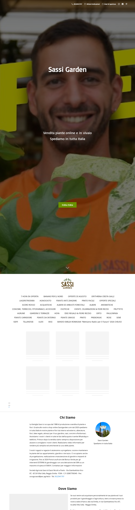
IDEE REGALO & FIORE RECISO (78, 313)
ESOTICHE (65, 309)
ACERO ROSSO (28, 305)
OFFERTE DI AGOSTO (77, 296)
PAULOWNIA (112, 313)
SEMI (118, 317)
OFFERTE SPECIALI (107, 300)
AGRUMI (21, 313)
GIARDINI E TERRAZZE (39, 313)
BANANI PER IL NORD (53, 296)
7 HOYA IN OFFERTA (29, 296)
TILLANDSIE (28, 321)
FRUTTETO (118, 309)
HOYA (56, 313)
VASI (50, 321)
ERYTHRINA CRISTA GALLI (103, 296)
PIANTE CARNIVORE (23, 317)
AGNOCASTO (45, 300)
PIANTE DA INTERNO (46, 317)
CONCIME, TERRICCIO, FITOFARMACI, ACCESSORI (34, 309)
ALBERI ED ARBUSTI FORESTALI (70, 305)
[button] (9, 407)
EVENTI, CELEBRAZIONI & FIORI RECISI (91, 309)
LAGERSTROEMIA (27, 300)
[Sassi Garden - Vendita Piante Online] (67, 284)
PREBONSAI (96, 317)
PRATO (83, 317)
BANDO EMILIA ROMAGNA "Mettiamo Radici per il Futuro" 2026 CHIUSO (89, 321)
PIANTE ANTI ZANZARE (66, 300)
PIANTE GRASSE (68, 317)
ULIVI (40, 321)
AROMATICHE (107, 305)
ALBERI (93, 305)
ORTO (98, 313)
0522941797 (59, 476)
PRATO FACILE (88, 300)
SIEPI (15, 321)
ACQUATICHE (46, 305)
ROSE (109, 317)
